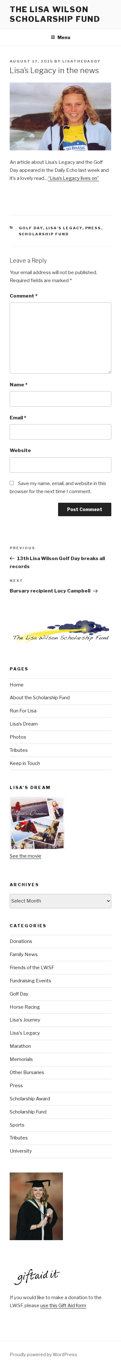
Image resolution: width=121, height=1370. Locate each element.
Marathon (20, 1046)
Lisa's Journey (25, 1020)
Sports (17, 1125)
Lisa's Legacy (64, 228)
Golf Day (31, 228)
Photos (18, 737)
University (21, 1151)
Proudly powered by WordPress (43, 1354)
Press (93, 228)
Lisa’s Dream (24, 724)
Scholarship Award (30, 1099)
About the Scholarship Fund (40, 698)
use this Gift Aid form (63, 1305)
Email (18, 418)
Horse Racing (25, 1007)
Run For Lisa (23, 711)
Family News (24, 954)
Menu (63, 37)
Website (20, 450)
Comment (23, 296)
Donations (21, 941)
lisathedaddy (81, 61)
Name (18, 385)
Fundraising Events (30, 981)
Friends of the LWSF (32, 968)
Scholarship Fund (44, 234)
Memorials (21, 1059)
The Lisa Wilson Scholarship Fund (55, 14)
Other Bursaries (27, 1072)
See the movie (25, 856)
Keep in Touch (25, 763)
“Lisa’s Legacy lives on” (73, 178)
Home (17, 685)
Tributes (19, 750)
